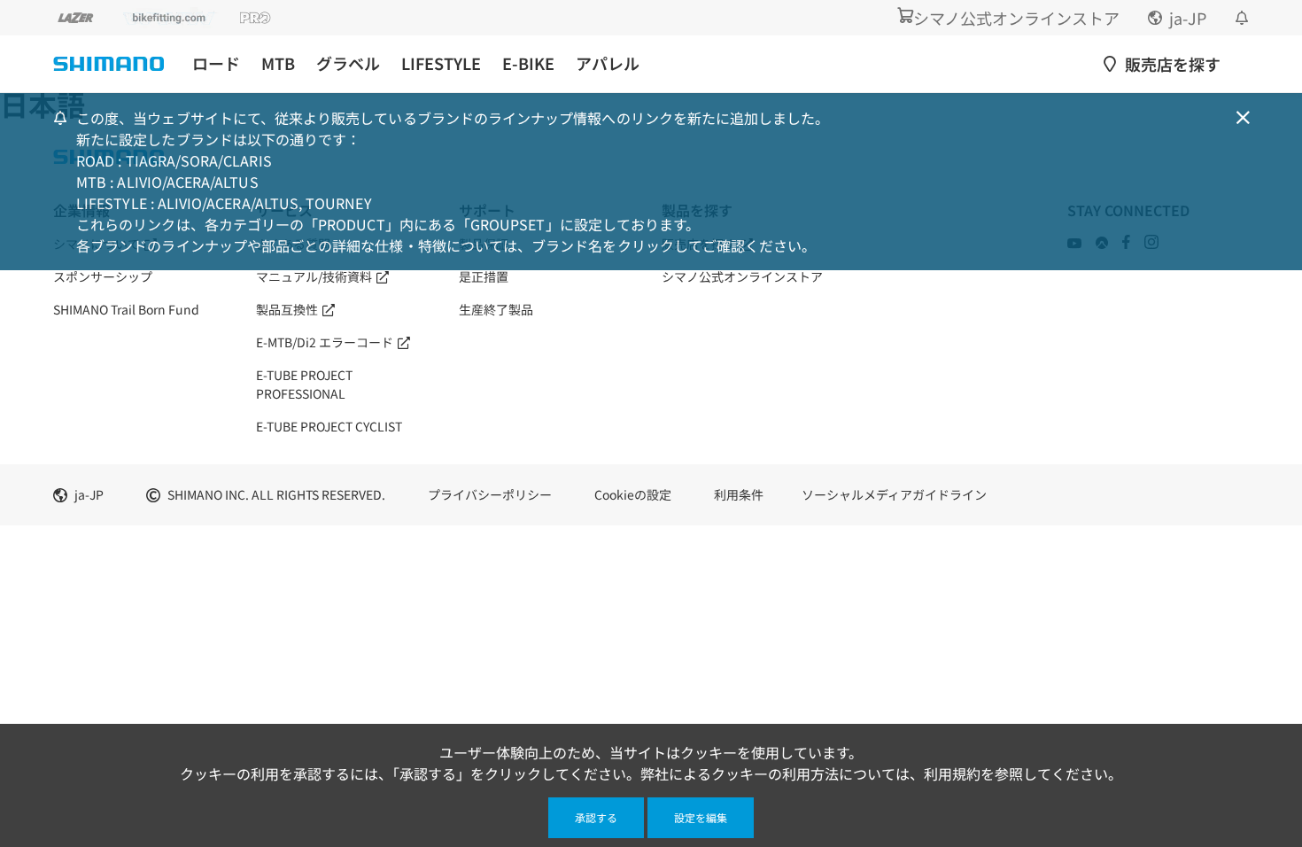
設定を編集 (700, 817)
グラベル (348, 63)
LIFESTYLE (441, 63)
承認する (596, 817)
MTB (278, 63)
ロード (216, 63)
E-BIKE (528, 63)
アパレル (607, 63)
